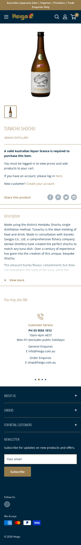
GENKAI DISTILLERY (16, 137)
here (59, 176)
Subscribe (17, 472)
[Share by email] (74, 197)
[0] (73, 16)
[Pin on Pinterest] (58, 197)
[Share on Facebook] (50, 197)
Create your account (40, 184)
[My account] (65, 17)
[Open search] (57, 17)
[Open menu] (6, 16)
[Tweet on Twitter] (66, 197)
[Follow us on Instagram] (7, 504)
